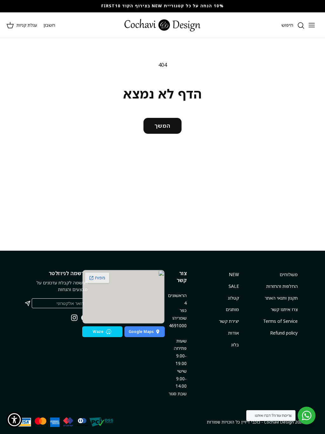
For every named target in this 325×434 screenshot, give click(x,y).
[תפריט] (312, 25)
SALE (234, 286)
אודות (233, 333)
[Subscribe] (27, 303)
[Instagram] (74, 318)
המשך (162, 125)
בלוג (235, 345)
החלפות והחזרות (282, 286)
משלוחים (289, 274)
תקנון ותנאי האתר (281, 298)
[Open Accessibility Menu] (14, 420)
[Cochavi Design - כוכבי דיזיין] (162, 25)
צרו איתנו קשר (284, 309)
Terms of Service (280, 321)
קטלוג (233, 298)
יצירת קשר (229, 321)
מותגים (232, 309)
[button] (21, 25)
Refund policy (284, 333)
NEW (234, 274)
